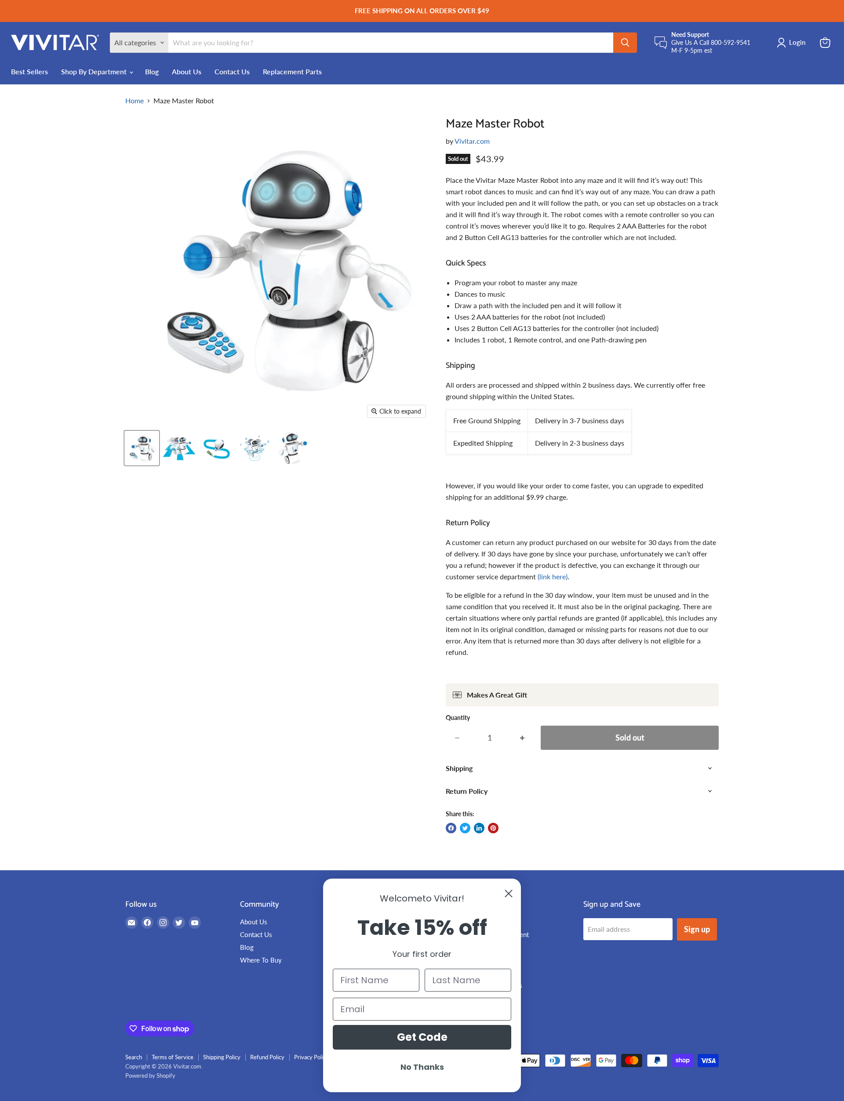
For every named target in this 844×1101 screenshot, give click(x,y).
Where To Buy (261, 960)
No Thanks (422, 1066)
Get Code (422, 1037)
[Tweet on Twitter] (465, 828)
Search (133, 1057)
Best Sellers (29, 71)
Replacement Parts (292, 71)
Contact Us (232, 71)
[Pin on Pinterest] (493, 828)
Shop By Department (94, 71)
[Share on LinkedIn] (479, 828)
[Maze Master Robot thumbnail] (141, 448)
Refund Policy (267, 1057)
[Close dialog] (508, 893)
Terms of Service (172, 1057)
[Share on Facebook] (451, 828)
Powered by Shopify (150, 1075)
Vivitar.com (472, 141)
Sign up (697, 929)
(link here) (553, 576)
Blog (152, 71)
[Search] (625, 43)
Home (134, 101)
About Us (186, 71)
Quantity (458, 717)
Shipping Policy (221, 1057)
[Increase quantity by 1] (522, 738)
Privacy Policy (311, 1057)
